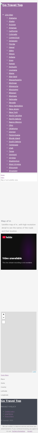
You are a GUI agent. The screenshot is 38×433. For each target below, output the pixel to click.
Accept (29, 431)
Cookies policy (9, 411)
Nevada (12, 102)
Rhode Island (14, 138)
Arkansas (13, 28)
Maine (11, 73)
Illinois (11, 54)
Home (3, 175)
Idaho (11, 50)
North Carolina (15, 115)
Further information (18, 431)
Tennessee (13, 145)
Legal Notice (9, 414)
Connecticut (14, 37)
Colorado (13, 34)
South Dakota (15, 141)
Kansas (12, 63)
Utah (11, 148)
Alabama (13, 18)
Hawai (11, 47)
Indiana (12, 57)
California (13, 31)
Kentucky (13, 67)
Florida (12, 44)
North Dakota (15, 119)
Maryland (13, 76)
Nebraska (13, 99)
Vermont (13, 154)
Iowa (11, 60)
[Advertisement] (19, 200)
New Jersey (14, 109)
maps (2, 177)
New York (13, 112)
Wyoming (13, 171)
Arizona (12, 24)
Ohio (11, 125)
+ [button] (3, 314)
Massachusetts (15, 80)
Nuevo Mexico (15, 122)
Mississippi (13, 89)
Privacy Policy (9, 416)
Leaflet (34, 372)
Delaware (13, 41)
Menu (3, 10)
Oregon (12, 132)
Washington (14, 161)
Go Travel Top (11, 401)
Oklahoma (13, 128)
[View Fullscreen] (3, 322)
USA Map (9, 15)
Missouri (12, 93)
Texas (11, 151)
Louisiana (13, 70)
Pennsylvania (14, 135)
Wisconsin (13, 167)
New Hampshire (16, 106)
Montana (13, 96)
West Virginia (15, 164)
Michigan (13, 83)
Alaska (11, 21)
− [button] (3, 317)
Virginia (12, 158)
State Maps (5, 375)
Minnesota (13, 86)
